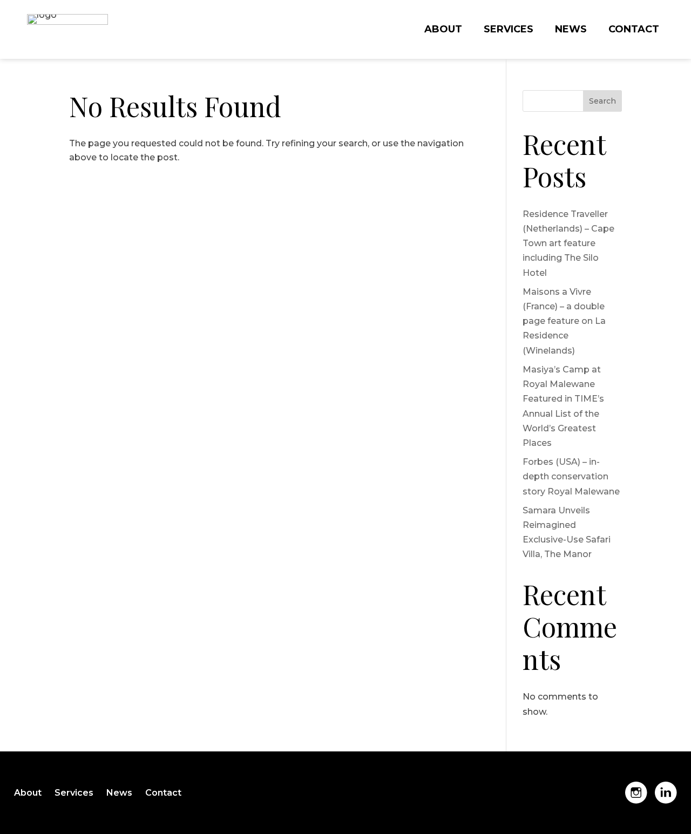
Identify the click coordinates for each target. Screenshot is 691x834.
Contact (633, 30)
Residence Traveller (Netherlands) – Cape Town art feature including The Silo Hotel (568, 243)
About (443, 30)
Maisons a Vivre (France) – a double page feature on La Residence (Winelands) (564, 321)
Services (508, 30)
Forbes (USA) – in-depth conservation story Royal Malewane (571, 476)
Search (602, 101)
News (571, 30)
